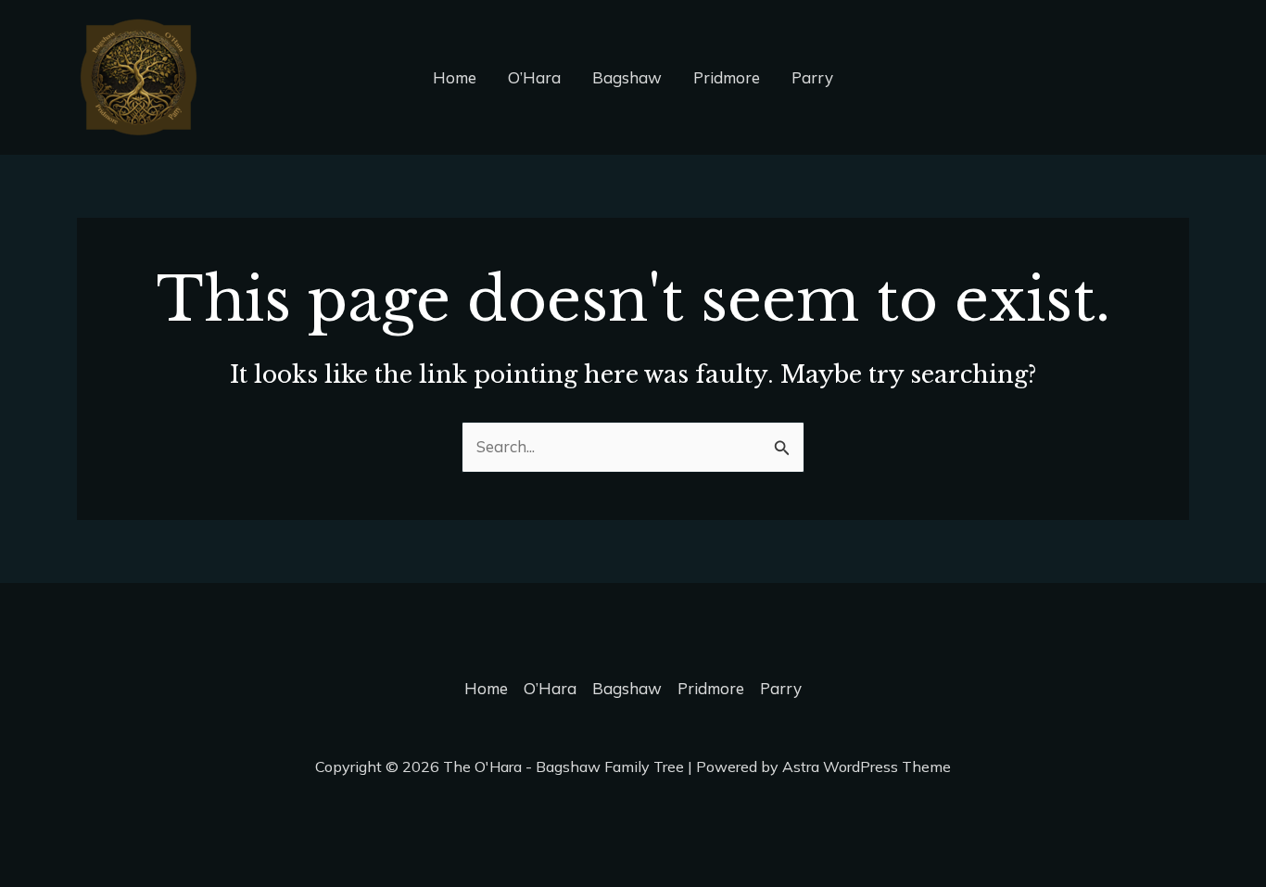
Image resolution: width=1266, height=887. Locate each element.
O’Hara (534, 77)
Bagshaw (627, 77)
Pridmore (726, 77)
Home (454, 77)
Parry (812, 77)
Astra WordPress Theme (866, 766)
